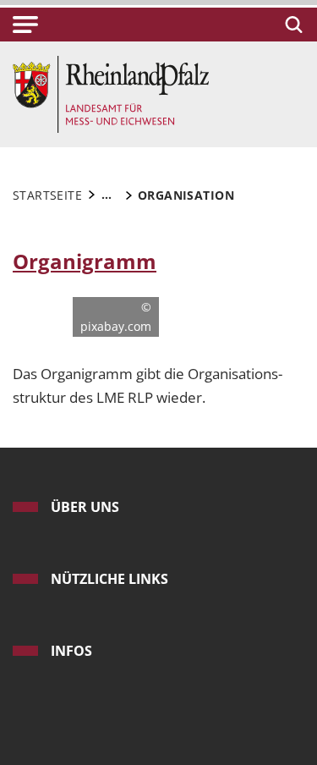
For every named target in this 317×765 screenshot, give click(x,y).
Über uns (85, 506)
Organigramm (84, 261)
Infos (71, 650)
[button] (25, 24)
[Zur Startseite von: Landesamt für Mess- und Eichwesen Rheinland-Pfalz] (111, 92)
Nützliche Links (109, 578)
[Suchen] (291, 24)
